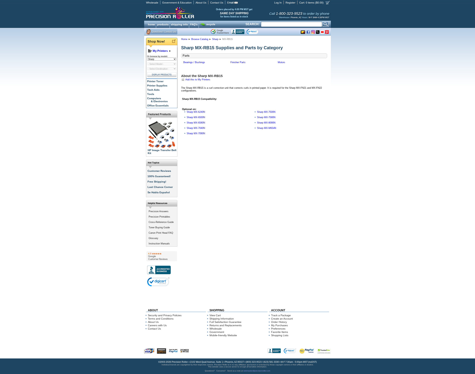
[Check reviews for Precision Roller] (161, 256)
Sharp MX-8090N (266, 122)
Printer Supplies (157, 85)
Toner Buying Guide (159, 227)
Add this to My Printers (197, 79)
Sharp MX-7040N (196, 128)
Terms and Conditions (160, 318)
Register (290, 2)
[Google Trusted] (220, 31)
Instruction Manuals (159, 243)
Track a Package (281, 315)
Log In (278, 2)
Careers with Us (157, 325)
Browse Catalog (199, 39)
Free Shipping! (157, 181)
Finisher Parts (237, 62)
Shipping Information (221, 318)
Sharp (215, 39)
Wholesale (152, 2)
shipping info (179, 24)
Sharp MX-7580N (266, 117)
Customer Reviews (159, 170)
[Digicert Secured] (158, 281)
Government (216, 331)
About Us (201, 2)
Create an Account (282, 318)
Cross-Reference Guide (161, 222)
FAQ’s (194, 24)
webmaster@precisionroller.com (256, 371)
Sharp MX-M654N (266, 128)
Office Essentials (158, 105)
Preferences (278, 328)
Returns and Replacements (225, 325)
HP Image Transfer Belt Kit (162, 152)
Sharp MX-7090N (196, 133)
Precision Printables (159, 216)
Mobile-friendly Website (223, 335)
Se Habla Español (159, 192)
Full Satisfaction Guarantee (225, 321)
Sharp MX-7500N (266, 112)
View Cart (215, 315)
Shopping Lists (279, 335)
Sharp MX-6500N (196, 117)
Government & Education (177, 2)
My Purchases (279, 325)
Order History (279, 321)
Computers (157, 100)
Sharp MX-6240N (196, 112)
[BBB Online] (237, 31)
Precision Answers (158, 211)
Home (184, 39)
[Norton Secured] (256, 31)
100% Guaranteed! (159, 176)
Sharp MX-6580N (196, 122)
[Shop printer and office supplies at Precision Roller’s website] (189, 13)
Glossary (153, 238)
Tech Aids (153, 89)
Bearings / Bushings (194, 62)
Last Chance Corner (160, 187)
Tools (150, 94)
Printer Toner (155, 81)
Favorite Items (279, 331)
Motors (281, 62)
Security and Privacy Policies (164, 315)
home (151, 24)
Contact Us (216, 2)
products (163, 24)
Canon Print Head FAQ (161, 232)
